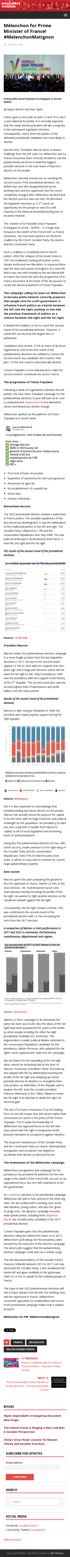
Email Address (14, 1462)
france (17, 1342)
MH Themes (57, 1553)
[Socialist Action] (35, 9)
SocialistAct (38, 1530)
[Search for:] (35, 1502)
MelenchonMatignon (20, 1349)
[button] (65, 15)
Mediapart (20, 1012)
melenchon (36, 1342)
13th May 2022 (15, 44)
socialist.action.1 (29, 1525)
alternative (32, 402)
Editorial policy (12, 1539)
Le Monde (13, 1194)
